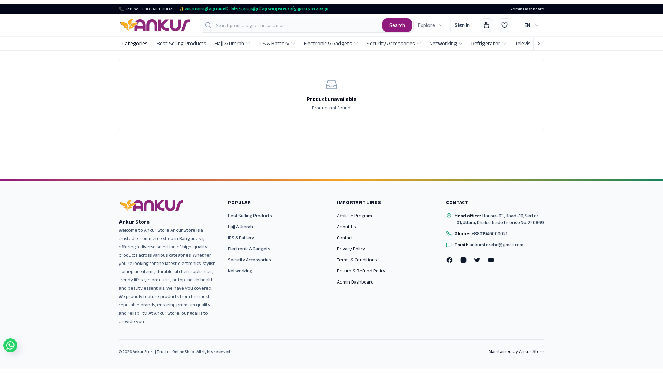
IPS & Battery (241, 237)
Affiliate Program (354, 215)
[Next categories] (538, 43)
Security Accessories (249, 260)
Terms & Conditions (357, 260)
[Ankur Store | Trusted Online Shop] (155, 25)
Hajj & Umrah (240, 226)
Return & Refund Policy (361, 271)
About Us (346, 226)
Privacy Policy (351, 249)
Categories (135, 43)
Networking (240, 271)
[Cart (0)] (486, 25)
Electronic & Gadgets (249, 249)
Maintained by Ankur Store (516, 351)
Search (397, 25)
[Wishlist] (504, 25)
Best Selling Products (250, 215)
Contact (345, 237)
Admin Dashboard (527, 9)
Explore (426, 25)
